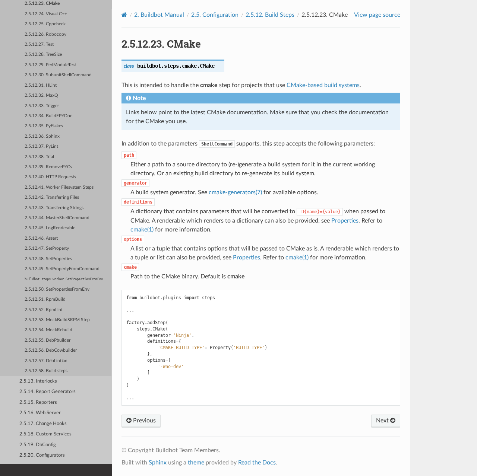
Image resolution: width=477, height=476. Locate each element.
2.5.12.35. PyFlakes (44, 126)
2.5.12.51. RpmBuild (45, 299)
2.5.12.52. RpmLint (44, 310)
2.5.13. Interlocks (38, 381)
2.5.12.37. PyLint (41, 146)
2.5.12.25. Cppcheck (45, 24)
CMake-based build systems (323, 85)
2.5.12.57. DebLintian (46, 361)
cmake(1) (142, 230)
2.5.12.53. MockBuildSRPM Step (57, 320)
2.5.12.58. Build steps (46, 371)
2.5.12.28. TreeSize (43, 54)
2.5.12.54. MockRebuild (48, 330)
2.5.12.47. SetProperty (47, 248)
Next (383, 421)
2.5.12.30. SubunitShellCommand (58, 75)
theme (196, 463)
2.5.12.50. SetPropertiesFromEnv (57, 289)
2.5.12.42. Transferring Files (52, 197)
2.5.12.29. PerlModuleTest (50, 65)
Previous (144, 421)
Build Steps (270, 15)
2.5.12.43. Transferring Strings (54, 208)
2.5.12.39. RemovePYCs (48, 167)
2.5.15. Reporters (38, 402)
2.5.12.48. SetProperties (48, 259)
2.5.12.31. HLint (41, 85)
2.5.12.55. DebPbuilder (47, 340)
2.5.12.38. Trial (39, 157)
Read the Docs (257, 463)
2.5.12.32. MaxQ (41, 95)
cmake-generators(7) (235, 192)
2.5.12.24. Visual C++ (46, 14)
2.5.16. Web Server (40, 412)
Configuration (214, 15)
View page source (377, 15)
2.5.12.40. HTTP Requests (50, 177)
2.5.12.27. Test (39, 44)
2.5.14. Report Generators (47, 391)
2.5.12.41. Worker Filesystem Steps (59, 187)
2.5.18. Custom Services (45, 434)
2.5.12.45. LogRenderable (50, 228)
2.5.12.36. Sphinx (42, 136)
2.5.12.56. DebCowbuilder (51, 350)
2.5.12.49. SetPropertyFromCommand (62, 269)
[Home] (124, 15)
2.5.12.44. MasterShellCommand (57, 218)
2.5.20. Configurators (42, 455)
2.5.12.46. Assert (41, 238)
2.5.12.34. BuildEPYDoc (48, 116)
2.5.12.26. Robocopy (45, 34)
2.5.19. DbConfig (37, 445)
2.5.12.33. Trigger (42, 106)
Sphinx (158, 463)
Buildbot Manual (159, 15)
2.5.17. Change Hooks (43, 423)
